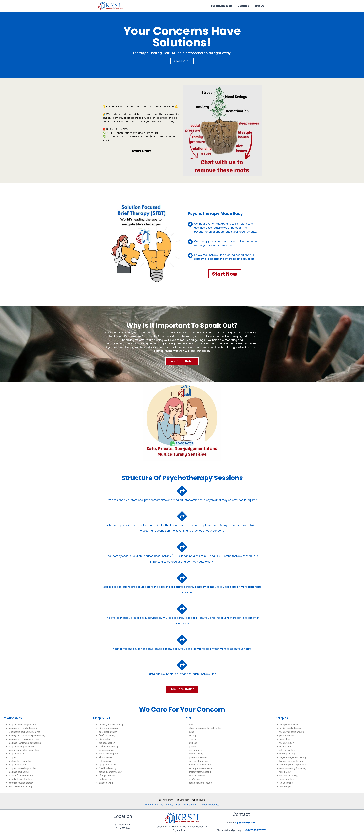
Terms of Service (154, 804)
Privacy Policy (173, 804)
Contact (243, 5)
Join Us (259, 5)
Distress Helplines (209, 804)
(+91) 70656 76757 (255, 830)
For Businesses (221, 5)
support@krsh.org (244, 822)
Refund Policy (190, 804)
